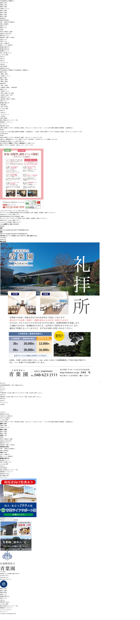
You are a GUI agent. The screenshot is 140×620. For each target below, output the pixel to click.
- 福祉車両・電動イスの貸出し (8, 99)
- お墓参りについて (5, 75)
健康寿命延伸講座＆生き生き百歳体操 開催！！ (13, 216)
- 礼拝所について (4, 91)
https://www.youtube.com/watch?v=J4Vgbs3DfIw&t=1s (14, 233)
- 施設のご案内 (4, 79)
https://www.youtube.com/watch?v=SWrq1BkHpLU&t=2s (14, 230)
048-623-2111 (4, 416)
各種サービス (3, 26)
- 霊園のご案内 (4, 74)
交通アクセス (3, 39)
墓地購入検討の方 (4, 47)
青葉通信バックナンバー (6, 122)
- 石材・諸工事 (4, 106)
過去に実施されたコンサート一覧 (9, 120)
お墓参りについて (4, 8)
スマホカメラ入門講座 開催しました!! (10, 222)
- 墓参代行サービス (5, 97)
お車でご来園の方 (4, 43)
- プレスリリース (4, 114)
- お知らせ (2, 112)
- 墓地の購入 (3, 104)
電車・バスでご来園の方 (6, 45)
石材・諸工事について (6, 52)
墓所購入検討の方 (4, 596)
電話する (10, 416)
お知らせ (2, 56)
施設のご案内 (3, 10)
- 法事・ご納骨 (4, 85)
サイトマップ (3, 124)
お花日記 (2, 64)
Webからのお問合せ (5, 418)
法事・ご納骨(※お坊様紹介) (7, 22)
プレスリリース (4, 62)
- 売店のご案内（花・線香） (7, 93)
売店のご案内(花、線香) (6, 31)
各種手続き (3, 18)
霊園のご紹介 (3, 2)
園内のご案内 (3, 16)
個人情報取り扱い (4, 475)
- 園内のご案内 (4, 81)
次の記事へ (4, 237)
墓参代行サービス (4, 35)
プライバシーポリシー (6, 609)
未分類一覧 (3, 239)
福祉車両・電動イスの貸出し (7, 37)
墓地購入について (4, 51)
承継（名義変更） (4, 24)
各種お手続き (3, 592)
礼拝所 (2, 29)
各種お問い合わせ (4, 68)
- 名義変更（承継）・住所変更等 (8, 87)
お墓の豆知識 (3, 66)
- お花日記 (2, 116)
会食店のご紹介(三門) (5, 33)
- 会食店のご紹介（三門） (6, 95)
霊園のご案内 (3, 6)
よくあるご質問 (4, 54)
